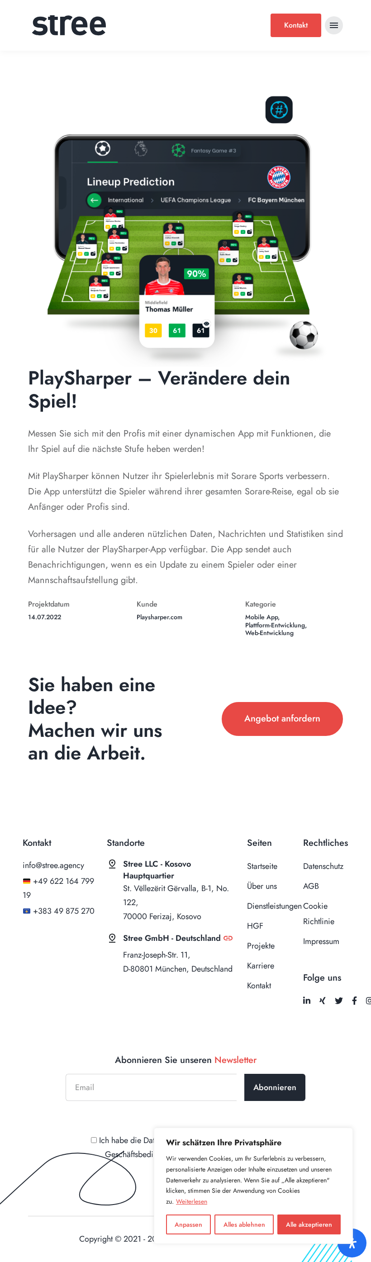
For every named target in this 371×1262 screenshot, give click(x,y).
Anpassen (188, 1224)
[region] (253, 1186)
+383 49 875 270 (64, 911)
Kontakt (296, 25)
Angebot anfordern (282, 718)
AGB (311, 886)
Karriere (260, 966)
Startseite (262, 866)
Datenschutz (323, 866)
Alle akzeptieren (309, 1224)
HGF (255, 926)
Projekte (261, 946)
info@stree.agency (53, 865)
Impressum (321, 941)
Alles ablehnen (244, 1224)
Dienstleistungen (274, 906)
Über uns (262, 886)
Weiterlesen (191, 1201)
